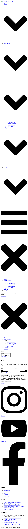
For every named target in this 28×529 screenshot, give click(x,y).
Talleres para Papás (8, 509)
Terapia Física (7, 503)
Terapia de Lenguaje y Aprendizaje (12, 502)
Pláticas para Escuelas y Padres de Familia (14, 506)
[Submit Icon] (15, 293)
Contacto (6, 494)
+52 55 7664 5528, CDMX (10, 519)
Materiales (6, 496)
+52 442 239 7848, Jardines (10, 522)
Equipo (5, 492)
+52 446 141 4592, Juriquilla (11, 520)
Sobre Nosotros (7, 490)
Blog (5, 493)
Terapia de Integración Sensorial (12, 505)
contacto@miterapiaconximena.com (12, 518)
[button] (3, 296)
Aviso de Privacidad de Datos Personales (11, 525)
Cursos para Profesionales (10, 507)
